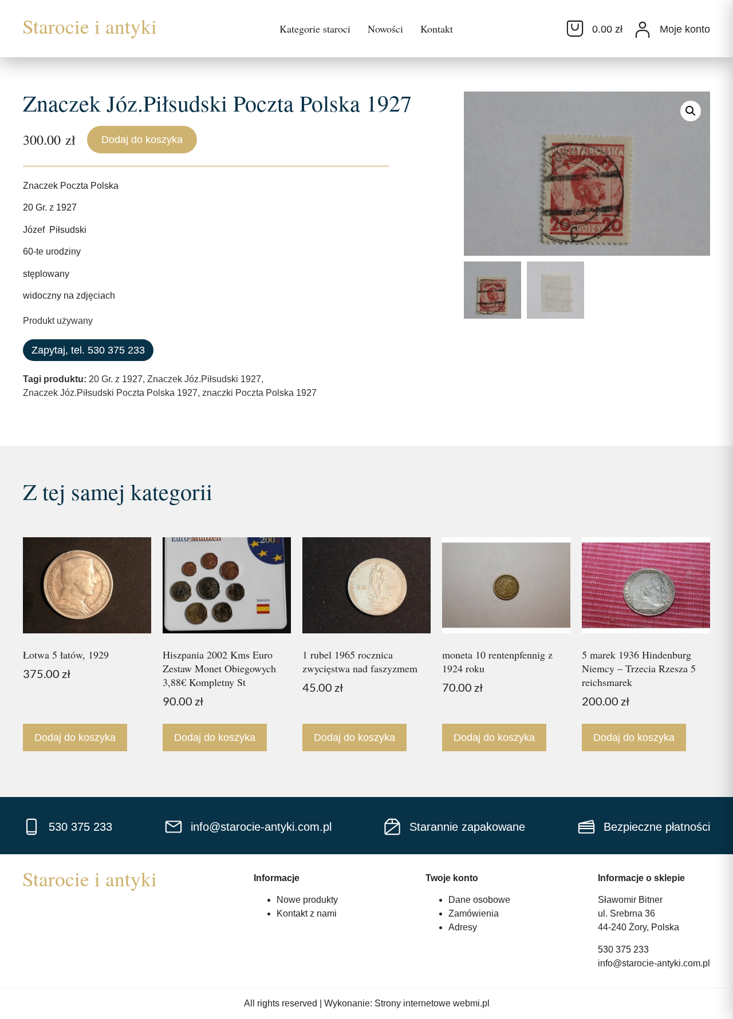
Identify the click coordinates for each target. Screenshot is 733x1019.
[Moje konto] (642, 29)
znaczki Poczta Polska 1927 (259, 393)
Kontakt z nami (307, 913)
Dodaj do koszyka (142, 139)
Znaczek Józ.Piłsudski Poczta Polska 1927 (110, 393)
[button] (690, 111)
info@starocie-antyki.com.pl (654, 963)
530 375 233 (623, 949)
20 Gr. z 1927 (116, 379)
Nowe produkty (307, 900)
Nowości (385, 28)
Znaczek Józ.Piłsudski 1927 (204, 379)
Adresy (462, 927)
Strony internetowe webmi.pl (432, 1003)
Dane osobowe (479, 900)
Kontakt (436, 28)
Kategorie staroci (314, 28)
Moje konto (685, 29)
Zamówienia (473, 913)
